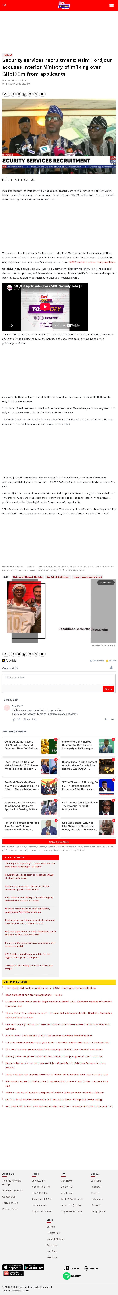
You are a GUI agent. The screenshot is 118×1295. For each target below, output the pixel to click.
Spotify (76, 1275)
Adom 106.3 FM (41, 1186)
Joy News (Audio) (71, 1211)
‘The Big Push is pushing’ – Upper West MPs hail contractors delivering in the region (30, 866)
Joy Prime (67, 1193)
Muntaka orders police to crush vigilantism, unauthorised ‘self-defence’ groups (27, 911)
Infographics (98, 1211)
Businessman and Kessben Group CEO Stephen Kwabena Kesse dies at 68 (49, 1035)
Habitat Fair (53, 1232)
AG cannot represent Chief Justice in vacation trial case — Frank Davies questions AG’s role (56, 1083)
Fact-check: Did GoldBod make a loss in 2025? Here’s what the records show (50, 988)
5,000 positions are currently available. (92, 262)
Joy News (67, 1180)
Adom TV (66, 1186)
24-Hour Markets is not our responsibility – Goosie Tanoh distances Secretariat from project (55, 1065)
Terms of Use (10, 1202)
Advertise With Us (12, 1190)
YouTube (96, 1180)
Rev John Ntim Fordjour (58, 577)
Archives (52, 1251)
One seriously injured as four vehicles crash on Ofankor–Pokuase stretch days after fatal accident (57, 1026)
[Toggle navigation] (112, 6)
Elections (52, 1257)
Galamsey (52, 1245)
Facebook (96, 1186)
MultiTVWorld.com (72, 1199)
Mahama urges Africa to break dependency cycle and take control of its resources (30, 934)
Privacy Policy (10, 1209)
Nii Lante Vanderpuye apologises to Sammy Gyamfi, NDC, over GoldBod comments (54, 1049)
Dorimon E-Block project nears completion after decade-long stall (30, 946)
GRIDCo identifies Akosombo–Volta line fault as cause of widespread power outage (54, 1099)
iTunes (93, 1268)
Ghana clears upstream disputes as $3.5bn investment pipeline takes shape (27, 889)
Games (51, 1226)
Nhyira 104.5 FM (41, 1211)
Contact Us (8, 1196)
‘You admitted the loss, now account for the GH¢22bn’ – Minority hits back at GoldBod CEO (59, 1106)
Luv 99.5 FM (39, 1205)
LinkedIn (96, 1205)
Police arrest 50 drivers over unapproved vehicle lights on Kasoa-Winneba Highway (54, 1092)
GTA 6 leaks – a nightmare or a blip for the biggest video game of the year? (27, 957)
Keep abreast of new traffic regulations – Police (33, 994)
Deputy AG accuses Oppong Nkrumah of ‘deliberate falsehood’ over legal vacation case (56, 1074)
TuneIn (74, 1268)
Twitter (95, 1193)
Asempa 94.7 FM (42, 1199)
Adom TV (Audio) (71, 1205)
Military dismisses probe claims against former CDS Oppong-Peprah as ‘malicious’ (54, 1056)
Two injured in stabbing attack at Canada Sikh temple (29, 968)
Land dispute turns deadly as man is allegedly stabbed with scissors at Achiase (29, 900)
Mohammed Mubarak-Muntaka (27, 577)
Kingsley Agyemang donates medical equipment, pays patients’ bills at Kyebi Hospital (30, 923)
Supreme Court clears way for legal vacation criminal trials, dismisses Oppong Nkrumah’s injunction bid (58, 1004)
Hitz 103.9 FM (40, 1193)
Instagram (97, 1199)
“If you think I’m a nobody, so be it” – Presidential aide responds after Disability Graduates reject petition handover (58, 1015)
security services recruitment (87, 577)
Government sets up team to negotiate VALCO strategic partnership (29, 878)
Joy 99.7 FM (39, 1180)
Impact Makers (55, 1239)
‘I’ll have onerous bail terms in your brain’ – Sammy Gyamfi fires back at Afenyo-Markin (57, 1042)
